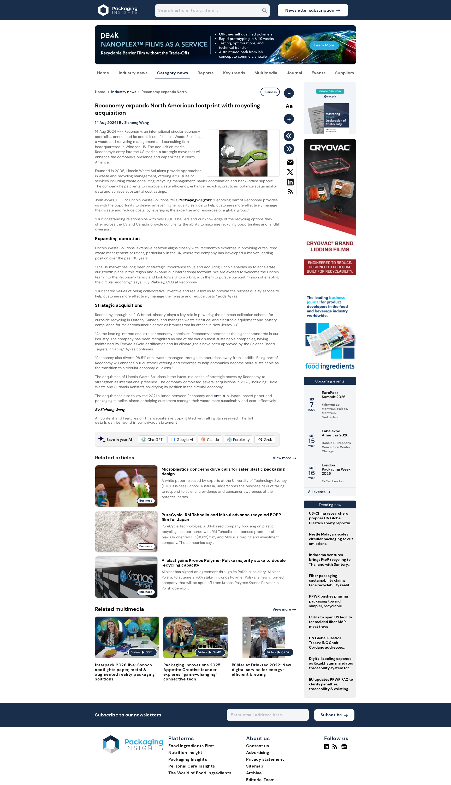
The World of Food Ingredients (200, 772)
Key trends (234, 72)
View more (282, 458)
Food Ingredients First (191, 745)
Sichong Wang (136, 122)
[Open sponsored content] (225, 62)
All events (316, 492)
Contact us (257, 745)
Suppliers (344, 72)
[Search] (265, 11)
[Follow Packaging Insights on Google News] (345, 749)
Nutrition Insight (185, 752)
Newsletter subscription (309, 10)
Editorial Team (260, 779)
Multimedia (265, 72)
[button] (152, 439)
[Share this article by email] (290, 163)
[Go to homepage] (133, 752)
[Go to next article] (290, 149)
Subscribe (331, 714)
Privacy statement (265, 759)
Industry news (133, 72)
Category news (172, 72)
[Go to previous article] (290, 136)
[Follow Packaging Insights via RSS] (335, 749)
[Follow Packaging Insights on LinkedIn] (326, 749)
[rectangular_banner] (330, 370)
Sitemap (254, 766)
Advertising (257, 752)
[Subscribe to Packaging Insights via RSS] (290, 193)
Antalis (219, 396)
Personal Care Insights (191, 766)
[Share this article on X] (290, 173)
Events (318, 72)
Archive (254, 772)
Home (103, 72)
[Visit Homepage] (118, 18)
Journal (294, 72)
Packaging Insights (187, 759)
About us (258, 738)
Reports (205, 72)
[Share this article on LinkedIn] (290, 183)
